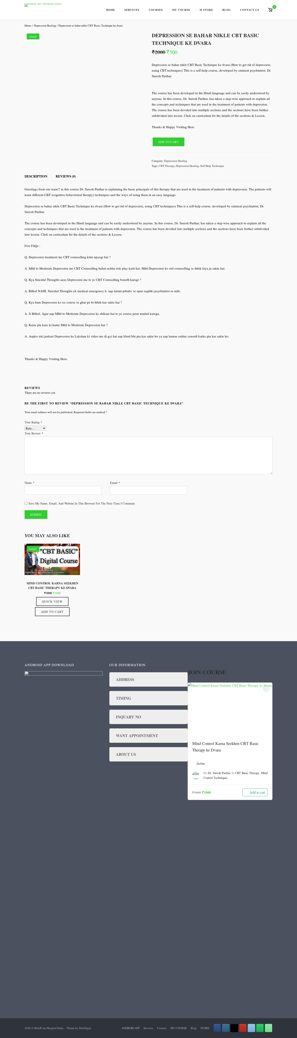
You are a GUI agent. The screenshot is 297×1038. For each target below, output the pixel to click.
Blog (226, 10)
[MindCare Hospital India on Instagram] (226, 1028)
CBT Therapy (167, 166)
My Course (181, 10)
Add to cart (168, 142)
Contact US (249, 10)
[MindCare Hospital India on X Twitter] (234, 1028)
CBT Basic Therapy (247, 773)
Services (131, 10)
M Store (206, 10)
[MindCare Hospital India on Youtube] (243, 1028)
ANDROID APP (131, 1028)
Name (29, 483)
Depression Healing (45, 25)
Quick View (52, 601)
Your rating (33, 422)
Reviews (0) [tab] (66, 176)
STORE (204, 1028)
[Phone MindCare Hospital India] (268, 1028)
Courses (156, 10)
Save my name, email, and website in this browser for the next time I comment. (81, 503)
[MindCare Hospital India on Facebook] (217, 1028)
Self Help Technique (212, 166)
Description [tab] (36, 176)
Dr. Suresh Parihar (219, 773)
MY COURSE (178, 1028)
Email (115, 483)
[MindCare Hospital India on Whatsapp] (260, 1028)
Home (110, 10)
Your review (34, 433)
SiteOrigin (85, 1028)
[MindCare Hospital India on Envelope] (251, 1028)
